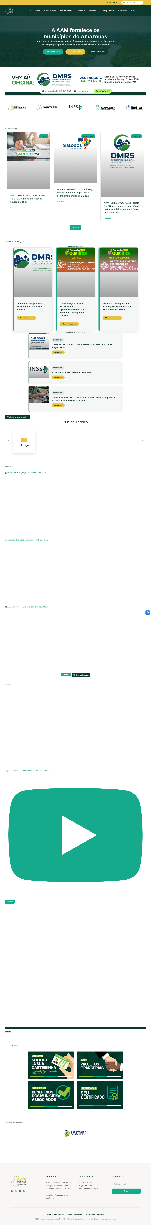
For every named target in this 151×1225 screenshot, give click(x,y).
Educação (24, 445)
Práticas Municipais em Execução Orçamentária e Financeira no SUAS (117, 306)
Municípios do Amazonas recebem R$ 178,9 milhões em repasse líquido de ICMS (28, 198)
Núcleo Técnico (67, 10)
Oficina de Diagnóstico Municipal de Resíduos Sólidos (30, 306)
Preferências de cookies (95, 1214)
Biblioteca (93, 10)
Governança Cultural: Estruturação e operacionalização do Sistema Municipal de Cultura (72, 309)
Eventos (81, 10)
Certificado (58, 352)
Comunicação (50, 10)
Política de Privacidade (55, 1214)
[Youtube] (114, 2)
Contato (134, 10)
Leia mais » (14, 208)
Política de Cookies (75, 1214)
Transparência (107, 10)
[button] (75, 227)
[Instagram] (110, 2)
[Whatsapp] (117, 2)
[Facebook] (106, 2)
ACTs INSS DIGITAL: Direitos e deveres (72, 372)
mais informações (26, 318)
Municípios (122, 10)
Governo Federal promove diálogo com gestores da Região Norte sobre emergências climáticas (75, 192)
